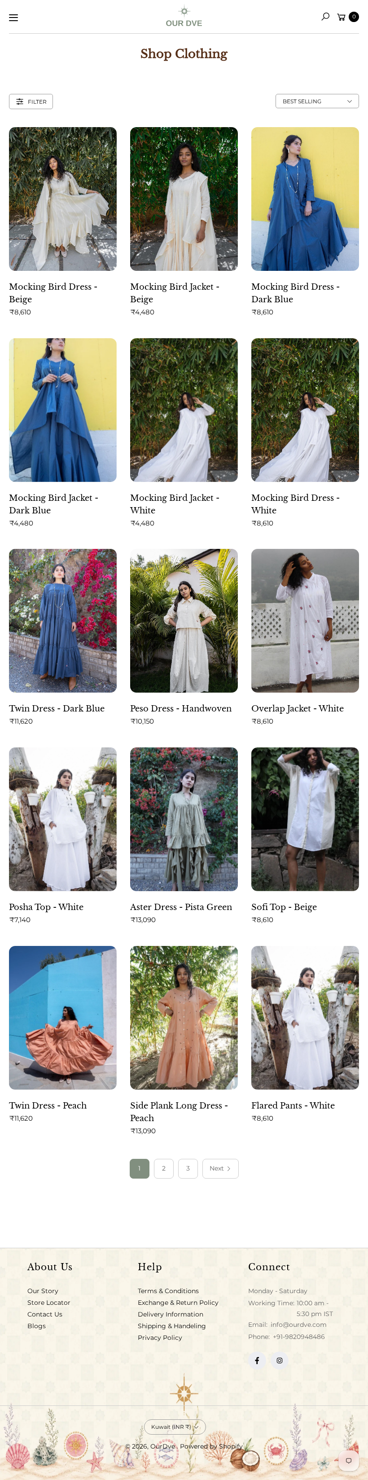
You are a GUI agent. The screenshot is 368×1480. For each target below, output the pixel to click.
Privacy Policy (160, 1338)
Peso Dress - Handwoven (181, 709)
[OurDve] (184, 15)
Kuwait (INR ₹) (171, 1426)
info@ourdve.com (298, 1325)
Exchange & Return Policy (178, 1303)
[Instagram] (280, 1361)
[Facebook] (257, 1361)
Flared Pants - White (293, 1106)
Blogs (36, 1326)
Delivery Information (170, 1314)
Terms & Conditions (168, 1291)
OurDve (163, 1446)
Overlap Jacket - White (297, 709)
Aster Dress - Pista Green (181, 907)
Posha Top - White (46, 907)
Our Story (42, 1291)
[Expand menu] (13, 17)
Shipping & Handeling (172, 1326)
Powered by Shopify (211, 1446)
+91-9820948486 (299, 1337)
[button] (325, 17)
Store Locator (48, 1303)
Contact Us (44, 1314)
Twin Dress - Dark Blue (57, 709)
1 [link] (139, 1168)
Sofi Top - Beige (284, 907)
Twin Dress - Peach (48, 1106)
